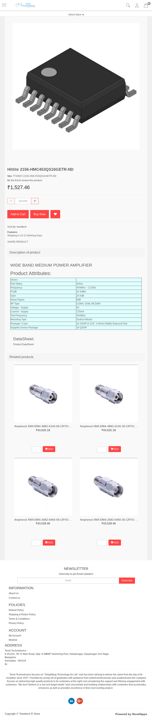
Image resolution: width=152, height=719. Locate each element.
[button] (76, 14)
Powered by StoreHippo (131, 714)
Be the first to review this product (24, 180)
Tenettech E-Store (29, 713)
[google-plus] (80, 700)
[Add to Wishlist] (55, 214)
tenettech (22, 226)
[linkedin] (71, 700)
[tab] (128, 6)
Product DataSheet (23, 344)
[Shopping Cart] (146, 6)
